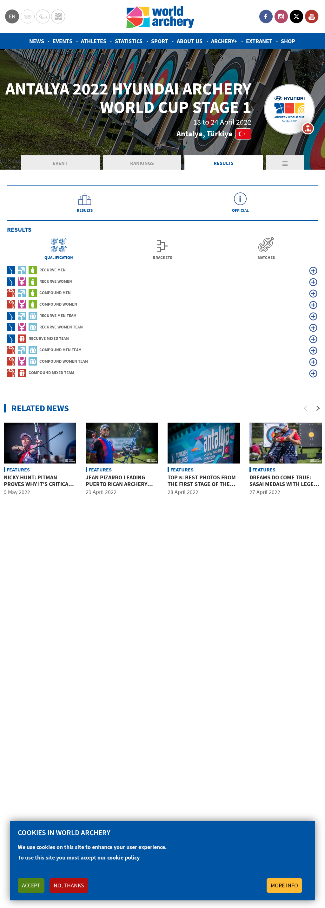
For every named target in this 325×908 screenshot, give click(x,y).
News (36, 41)
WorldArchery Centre (58, 16)
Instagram (281, 16)
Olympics (28, 16)
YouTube (312, 16)
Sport (159, 41)
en (12, 16)
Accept (31, 885)
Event (60, 163)
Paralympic (43, 16)
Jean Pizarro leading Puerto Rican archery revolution (116, 484)
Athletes (93, 41)
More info (284, 885)
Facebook (266, 16)
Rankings (142, 163)
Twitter (296, 16)
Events (62, 41)
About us (189, 41)
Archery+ (224, 41)
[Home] (160, 17)
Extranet (259, 41)
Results (224, 163)
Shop (288, 41)
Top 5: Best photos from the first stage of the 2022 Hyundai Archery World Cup (202, 488)
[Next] (318, 408)
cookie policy (123, 857)
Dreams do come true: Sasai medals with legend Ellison (285, 484)
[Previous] (305, 408)
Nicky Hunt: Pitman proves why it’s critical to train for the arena (37, 484)
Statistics (129, 41)
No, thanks (69, 885)
